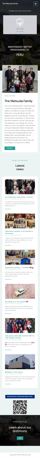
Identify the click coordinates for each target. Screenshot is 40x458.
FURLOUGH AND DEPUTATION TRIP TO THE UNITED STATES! (19, 337)
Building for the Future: (14, 372)
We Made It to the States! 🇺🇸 (16, 302)
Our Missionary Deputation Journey (19, 197)
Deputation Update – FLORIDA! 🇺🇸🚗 (19, 267)
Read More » (8, 209)
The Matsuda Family (10, 4)
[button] (20, 396)
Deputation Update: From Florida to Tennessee (19, 232)
